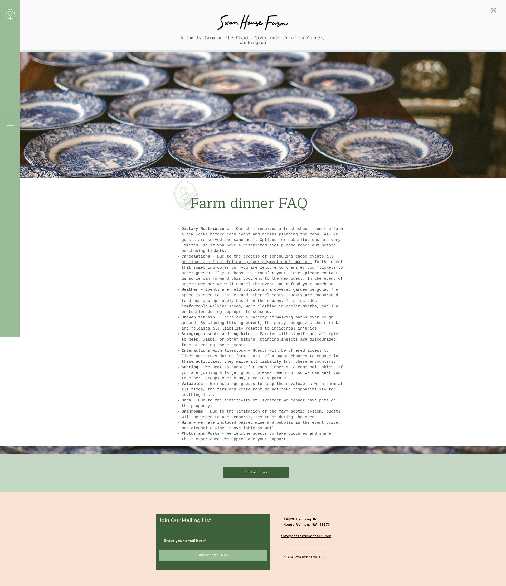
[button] (10, 123)
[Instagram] (493, 10)
